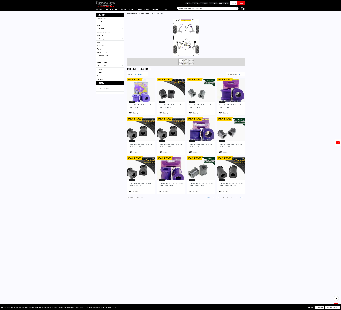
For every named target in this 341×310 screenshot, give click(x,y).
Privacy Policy (114, 307)
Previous (207, 197)
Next (241, 197)
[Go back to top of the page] (336, 298)
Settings (310, 307)
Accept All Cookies (332, 307)
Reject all (320, 307)
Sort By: (130, 74)
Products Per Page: (232, 74)
